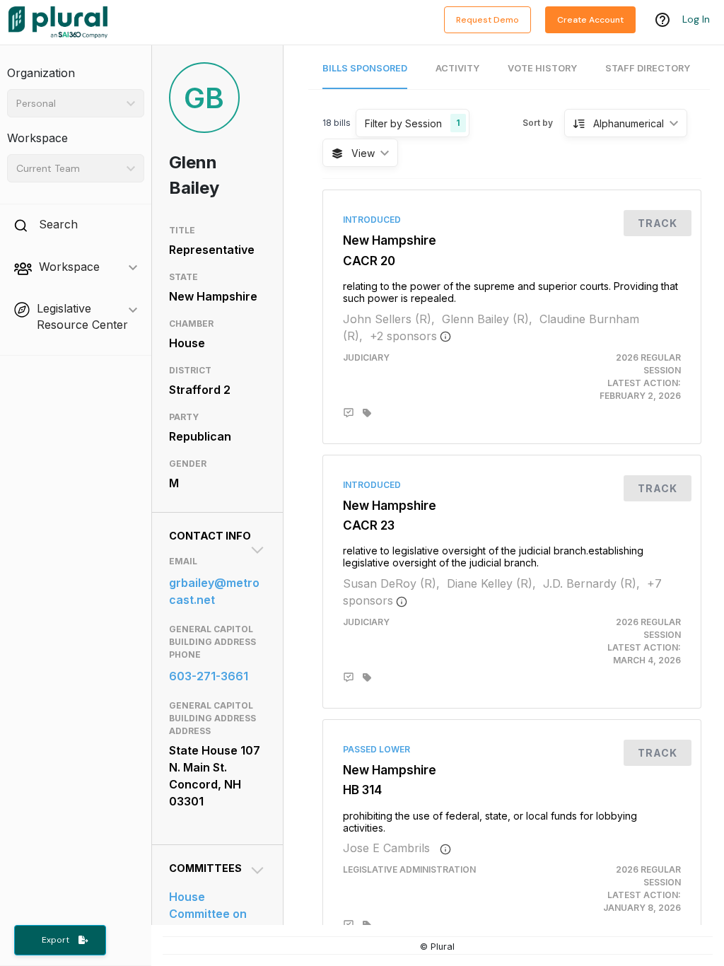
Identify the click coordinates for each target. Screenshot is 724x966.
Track (657, 223)
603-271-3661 (208, 676)
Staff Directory (647, 68)
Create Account (590, 19)
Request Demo (487, 19)
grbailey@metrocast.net (214, 591)
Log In (696, 19)
